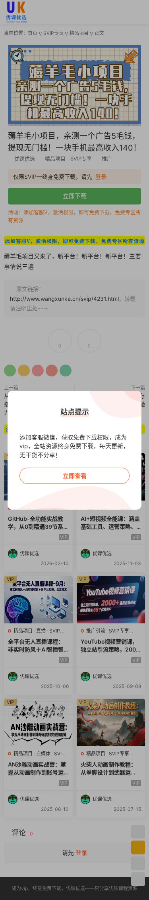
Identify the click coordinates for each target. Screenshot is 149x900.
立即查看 (75, 476)
